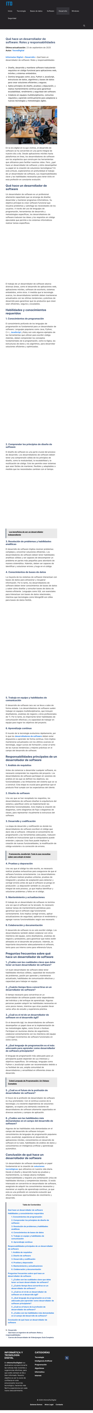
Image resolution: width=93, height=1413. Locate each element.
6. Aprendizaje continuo (22, 1242)
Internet (38, 1375)
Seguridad (12, 18)
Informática (39, 1372)
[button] (84, 25)
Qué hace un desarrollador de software (25, 1210)
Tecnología (21, 11)
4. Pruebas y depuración (22, 1262)
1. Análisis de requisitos (21, 1252)
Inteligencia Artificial (43, 1361)
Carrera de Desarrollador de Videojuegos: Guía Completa (31, 1337)
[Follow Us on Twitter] (67, 1358)
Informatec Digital (14, 57)
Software (50, 11)
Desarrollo (63, 11)
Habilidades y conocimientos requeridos (26, 1213)
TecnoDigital (18, 50)
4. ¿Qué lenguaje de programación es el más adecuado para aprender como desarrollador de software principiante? (32, 1300)
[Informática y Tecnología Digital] (9, 3)
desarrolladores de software (28, 736)
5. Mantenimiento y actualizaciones (27, 1266)
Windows (75, 11)
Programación (41, 1365)
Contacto (59, 1404)
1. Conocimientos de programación (26, 1217)
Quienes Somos (36, 1404)
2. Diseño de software (21, 1256)
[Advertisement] (31, 243)
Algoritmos (39, 1368)
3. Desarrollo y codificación (23, 1259)
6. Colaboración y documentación (26, 1269)
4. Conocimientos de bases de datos (27, 1232)
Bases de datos (36, 11)
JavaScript (16, 332)
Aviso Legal (49, 1404)
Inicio (10, 11)
